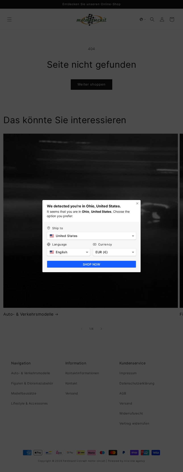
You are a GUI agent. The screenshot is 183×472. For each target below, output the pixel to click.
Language (59, 244)
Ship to (57, 228)
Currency (105, 244)
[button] (91, 236)
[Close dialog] (137, 203)
